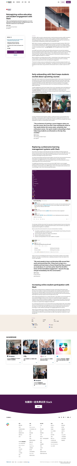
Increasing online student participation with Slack (15, 46)
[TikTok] (70, 417)
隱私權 (13, 462)
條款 (15, 462)
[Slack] (9, 2)
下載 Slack (8, 461)
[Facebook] (63, 417)
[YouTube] (68, 417)
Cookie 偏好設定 (20, 462)
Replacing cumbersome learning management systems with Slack (13, 43)
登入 (58, 2)
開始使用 (68, 2)
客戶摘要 (8, 48)
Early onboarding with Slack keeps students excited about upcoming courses (15, 40)
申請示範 (62, 2)
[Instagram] (61, 417)
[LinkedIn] (59, 417)
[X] (65, 417)
